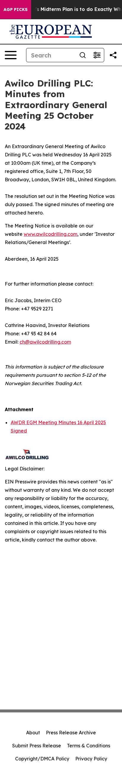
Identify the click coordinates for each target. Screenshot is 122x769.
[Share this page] (113, 55)
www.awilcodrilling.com (50, 234)
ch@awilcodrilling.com (45, 342)
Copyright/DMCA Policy (42, 759)
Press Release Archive (71, 733)
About (33, 733)
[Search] (83, 55)
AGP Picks (16, 9)
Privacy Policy (91, 759)
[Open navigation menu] (11, 55)
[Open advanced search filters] (97, 55)
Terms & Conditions (88, 746)
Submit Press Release (36, 746)
